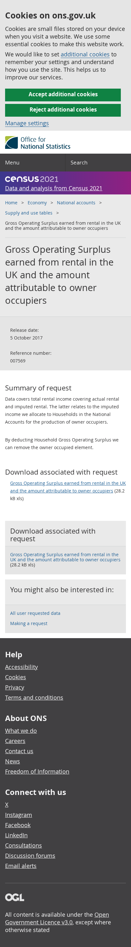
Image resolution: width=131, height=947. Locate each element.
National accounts (76, 203)
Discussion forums (30, 855)
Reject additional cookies (63, 109)
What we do (21, 730)
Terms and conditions (34, 697)
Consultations (23, 845)
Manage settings (27, 123)
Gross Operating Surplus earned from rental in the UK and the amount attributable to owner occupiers (68, 487)
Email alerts (21, 866)
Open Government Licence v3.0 (57, 918)
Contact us (19, 751)
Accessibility (21, 667)
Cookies (15, 677)
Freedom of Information (37, 771)
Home (11, 203)
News (12, 761)
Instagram (18, 815)
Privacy (14, 687)
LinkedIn (16, 835)
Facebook (18, 825)
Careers (15, 741)
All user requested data (35, 613)
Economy (37, 203)
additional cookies (85, 54)
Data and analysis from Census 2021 (53, 188)
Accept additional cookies (63, 94)
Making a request (28, 623)
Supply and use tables (28, 213)
